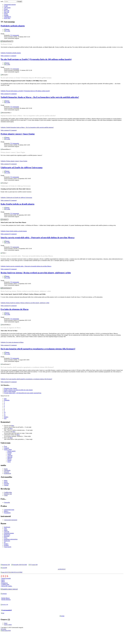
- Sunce (3, 580)
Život (5, 446)
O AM (6, 6)
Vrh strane (3, 629)
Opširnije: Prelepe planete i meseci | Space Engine (14, 161)
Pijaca (5, 537)
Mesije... (6, 511)
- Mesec (3, 581)
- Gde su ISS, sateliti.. (6, 586)
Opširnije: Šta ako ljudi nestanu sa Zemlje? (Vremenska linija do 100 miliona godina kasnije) (25, 91)
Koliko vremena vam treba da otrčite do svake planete (18, 390)
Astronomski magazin (10, 4)
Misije (5, 480)
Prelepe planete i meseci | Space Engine (18, 134)
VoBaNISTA (7, 16)
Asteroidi (9, 455)
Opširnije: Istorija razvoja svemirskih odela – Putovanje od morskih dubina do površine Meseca (26, 266)
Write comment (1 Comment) (8, 55)
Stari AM (6, 12)
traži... (2, 1)
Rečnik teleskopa (6, 599)
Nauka (6, 469)
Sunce (9, 461)
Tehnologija (7, 470)
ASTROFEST (62, 569)
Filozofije (6, 472)
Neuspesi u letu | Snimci (10, 388)
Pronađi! (20, 1)
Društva (6, 543)
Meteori (9, 458)
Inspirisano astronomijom (10, 539)
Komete (9, 452)
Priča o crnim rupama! (10, 391)
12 (4, 415)
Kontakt (6, 15)
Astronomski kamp (9, 509)
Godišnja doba (8, 492)
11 (4, 414)
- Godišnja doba (5, 584)
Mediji (6, 530)
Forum (6, 9)
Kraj (5, 418)
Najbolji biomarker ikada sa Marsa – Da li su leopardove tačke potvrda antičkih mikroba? (40, 97)
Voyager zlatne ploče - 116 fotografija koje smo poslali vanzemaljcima (22, 393)
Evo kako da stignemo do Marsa (14, 309)
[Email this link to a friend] (7, 31)
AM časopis (7, 7)
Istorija (6, 482)
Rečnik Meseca (5, 598)
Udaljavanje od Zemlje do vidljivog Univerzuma (21, 167)
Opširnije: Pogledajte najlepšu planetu (11, 53)
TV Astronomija (14, 35)
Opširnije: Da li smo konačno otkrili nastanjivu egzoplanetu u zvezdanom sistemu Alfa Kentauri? (26, 379)
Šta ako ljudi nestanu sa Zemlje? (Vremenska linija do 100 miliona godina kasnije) (36, 59)
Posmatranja (7, 512)
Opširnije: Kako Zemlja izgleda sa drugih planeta (14, 231)
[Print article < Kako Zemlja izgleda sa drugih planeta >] (6, 207)
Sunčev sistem (8, 449)
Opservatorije (7, 547)
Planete (9, 460)
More (12, 425)
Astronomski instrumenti (10, 520)
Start (5, 398)
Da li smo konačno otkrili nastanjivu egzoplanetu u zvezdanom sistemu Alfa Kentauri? (38, 349)
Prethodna (6, 400)
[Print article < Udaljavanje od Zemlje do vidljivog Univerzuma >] (6, 171)
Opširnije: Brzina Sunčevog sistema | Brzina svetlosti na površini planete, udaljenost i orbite (25, 302)
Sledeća (6, 417)
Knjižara (6, 545)
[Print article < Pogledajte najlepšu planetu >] (6, 29)
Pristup (6, 13)
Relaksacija (7, 534)
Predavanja (7, 540)
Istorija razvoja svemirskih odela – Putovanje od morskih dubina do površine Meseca (37, 237)
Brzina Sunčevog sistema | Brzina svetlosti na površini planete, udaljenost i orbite (36, 273)
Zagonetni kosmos (9, 533)
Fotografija (7, 502)
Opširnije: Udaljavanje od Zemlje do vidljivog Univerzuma (16, 197)
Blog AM (6, 10)
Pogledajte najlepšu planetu (13, 26)
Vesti (5, 528)
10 (4, 412)
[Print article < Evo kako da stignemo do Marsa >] (6, 313)
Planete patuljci (11, 451)
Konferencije (7, 473)
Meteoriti (9, 457)
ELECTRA (7, 18)
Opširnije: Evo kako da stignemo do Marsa (12, 342)
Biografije (6, 536)
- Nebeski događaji (6, 578)
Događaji (6, 483)
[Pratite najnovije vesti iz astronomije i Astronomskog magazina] (62, 616)
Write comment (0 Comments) (9, 93)
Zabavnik (6, 531)
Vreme (6, 495)
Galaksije (6, 448)
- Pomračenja (4, 583)
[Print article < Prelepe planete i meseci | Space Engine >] (6, 137)
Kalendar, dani (8, 494)
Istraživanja (7, 527)
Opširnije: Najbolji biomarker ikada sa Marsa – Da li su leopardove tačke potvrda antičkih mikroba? (27, 127)
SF (5, 542)
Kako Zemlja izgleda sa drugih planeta (17, 204)
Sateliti (9, 454)
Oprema (6, 485)
